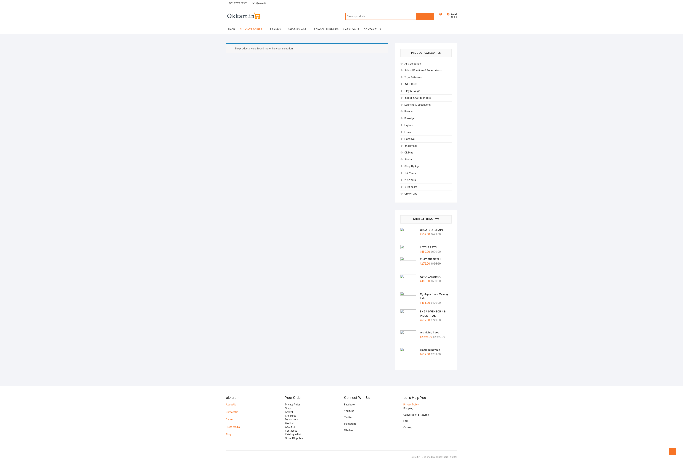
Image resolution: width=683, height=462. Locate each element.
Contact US (372, 29)
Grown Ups (410, 193)
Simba (408, 159)
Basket (289, 412)
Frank (407, 132)
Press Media (233, 427)
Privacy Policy (292, 404)
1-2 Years (410, 173)
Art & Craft (410, 84)
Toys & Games (413, 77)
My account (291, 419)
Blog (228, 434)
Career (230, 419)
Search (425, 16)
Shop (231, 29)
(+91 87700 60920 (238, 3)
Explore (408, 125)
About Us (231, 404)
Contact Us (232, 412)
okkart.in (415, 457)
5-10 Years (410, 186)
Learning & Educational (417, 104)
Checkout (290, 415)
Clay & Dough (412, 91)
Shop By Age (297, 29)
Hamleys (409, 138)
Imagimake (410, 145)
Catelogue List (293, 434)
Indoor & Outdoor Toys (417, 97)
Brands (275, 29)
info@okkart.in (259, 3)
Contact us (291, 430)
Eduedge (409, 118)
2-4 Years (410, 180)
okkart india (442, 457)
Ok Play (408, 152)
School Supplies (326, 29)
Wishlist (289, 423)
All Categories (251, 29)
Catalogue (351, 29)
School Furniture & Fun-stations (423, 70)
